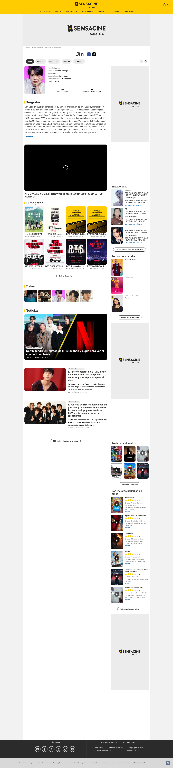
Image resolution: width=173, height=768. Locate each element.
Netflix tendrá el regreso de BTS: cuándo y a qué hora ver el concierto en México (65, 352)
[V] (117, 235)
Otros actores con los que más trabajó (129, 249)
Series (101, 12)
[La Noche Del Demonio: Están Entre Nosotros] (117, 577)
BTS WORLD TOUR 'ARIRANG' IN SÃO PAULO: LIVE (97, 234)
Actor (57, 68)
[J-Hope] (117, 197)
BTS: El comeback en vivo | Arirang (76, 266)
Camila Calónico (131, 296)
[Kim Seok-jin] (34, 80)
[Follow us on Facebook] (45, 749)
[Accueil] (86, 5)
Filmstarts (113, 747)
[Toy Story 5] (117, 505)
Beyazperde (134, 747)
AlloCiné (94, 747)
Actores (40, 47)
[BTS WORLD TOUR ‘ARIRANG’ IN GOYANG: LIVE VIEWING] (34, 252)
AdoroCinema (101, 751)
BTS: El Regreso (55, 234)
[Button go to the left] (141, 61)
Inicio (27, 47)
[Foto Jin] (30, 296)
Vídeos (58, 12)
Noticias (129, 12)
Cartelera (71, 12)
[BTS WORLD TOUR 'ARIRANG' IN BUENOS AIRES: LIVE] (76, 219)
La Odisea (129, 534)
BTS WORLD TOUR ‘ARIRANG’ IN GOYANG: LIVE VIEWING (34, 266)
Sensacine (130, 751)
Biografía (33, 102)
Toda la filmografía (65, 276)
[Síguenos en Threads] (73, 749)
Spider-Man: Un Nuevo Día (135, 516)
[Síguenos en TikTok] (66, 749)
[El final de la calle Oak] (117, 595)
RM (126, 209)
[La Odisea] (117, 541)
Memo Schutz (130, 260)
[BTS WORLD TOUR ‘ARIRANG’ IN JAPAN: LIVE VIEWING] (55, 252)
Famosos (33, 47)
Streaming (87, 12)
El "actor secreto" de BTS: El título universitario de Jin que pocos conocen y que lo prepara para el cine (87, 376)
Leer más (28, 137)
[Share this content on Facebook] (89, 54)
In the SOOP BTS (34, 234)
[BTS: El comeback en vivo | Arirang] (76, 252)
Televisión (114, 12)
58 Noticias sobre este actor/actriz (65, 441)
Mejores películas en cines (129, 609)
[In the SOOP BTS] (34, 219)
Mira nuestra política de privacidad (134, 763)
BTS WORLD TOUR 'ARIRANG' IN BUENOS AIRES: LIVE (76, 234)
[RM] (117, 216)
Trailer (127, 512)
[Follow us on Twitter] (52, 749)
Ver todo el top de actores (129, 317)
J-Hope (127, 190)
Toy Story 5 (129, 498)
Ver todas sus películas (133, 205)
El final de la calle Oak (134, 588)
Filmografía (34, 203)
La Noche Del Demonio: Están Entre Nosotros (136, 570)
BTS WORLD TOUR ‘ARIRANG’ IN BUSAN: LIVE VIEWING (97, 266)
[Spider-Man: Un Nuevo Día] (117, 523)
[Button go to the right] (145, 61)
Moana (127, 552)
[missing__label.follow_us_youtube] (38, 749)
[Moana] (117, 559)
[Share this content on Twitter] (94, 54)
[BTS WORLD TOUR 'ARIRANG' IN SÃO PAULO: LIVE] (97, 219)
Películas (45, 12)
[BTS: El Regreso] (55, 219)
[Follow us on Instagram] (59, 749)
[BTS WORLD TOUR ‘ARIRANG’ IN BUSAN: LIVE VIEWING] (97, 252)
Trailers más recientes (129, 484)
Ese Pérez (129, 278)
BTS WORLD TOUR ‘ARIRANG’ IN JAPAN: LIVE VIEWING (55, 266)
